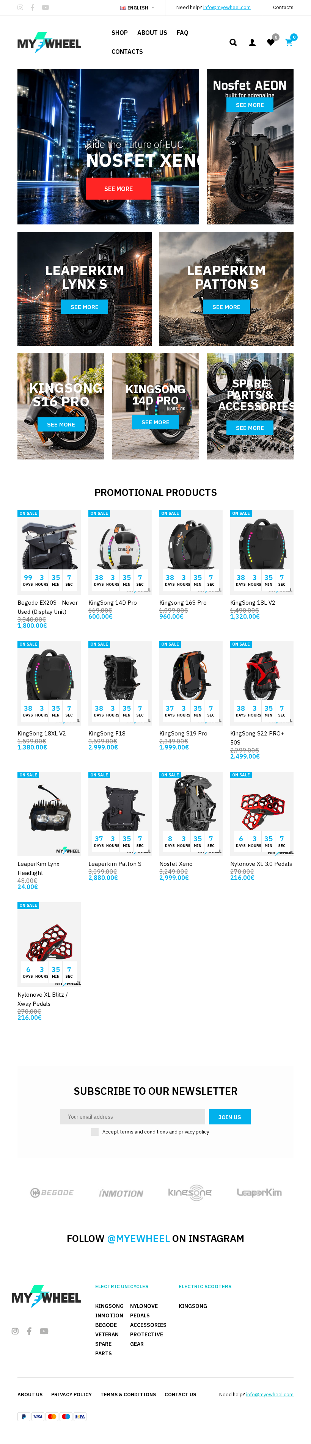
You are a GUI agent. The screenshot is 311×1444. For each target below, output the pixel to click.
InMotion (109, 1315)
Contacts (283, 7)
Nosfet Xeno (176, 863)
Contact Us (180, 1394)
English (137, 8)
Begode (106, 1325)
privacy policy (194, 1132)
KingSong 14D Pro (112, 602)
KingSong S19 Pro (183, 733)
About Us (29, 1394)
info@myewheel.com (227, 7)
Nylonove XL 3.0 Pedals (261, 863)
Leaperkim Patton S (114, 863)
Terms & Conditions (128, 1394)
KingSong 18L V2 (252, 602)
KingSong (109, 1306)
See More (118, 189)
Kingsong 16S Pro (183, 602)
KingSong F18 (107, 733)
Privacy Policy (71, 1394)
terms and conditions (144, 1132)
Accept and (155, 1132)
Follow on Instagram (155, 1238)
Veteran (107, 1334)
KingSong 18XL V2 (41, 733)
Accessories (148, 1325)
